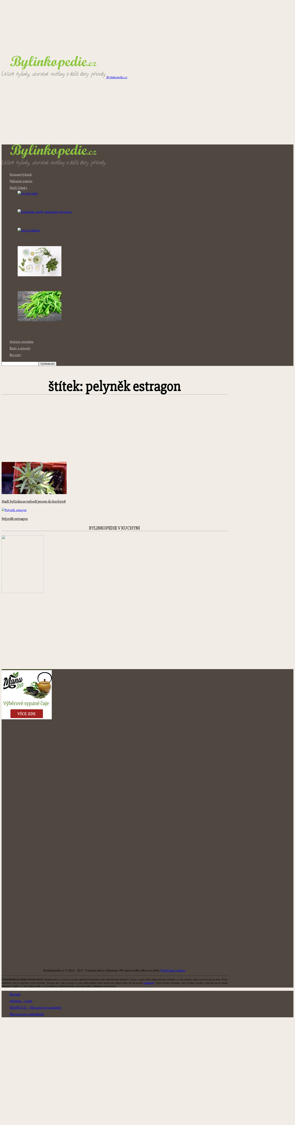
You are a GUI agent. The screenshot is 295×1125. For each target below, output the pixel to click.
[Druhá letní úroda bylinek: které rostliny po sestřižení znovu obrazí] (39, 320)
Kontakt (15, 994)
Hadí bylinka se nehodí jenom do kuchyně (34, 501)
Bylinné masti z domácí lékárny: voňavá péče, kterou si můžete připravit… (79, 284)
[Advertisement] (147, 114)
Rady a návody (20, 348)
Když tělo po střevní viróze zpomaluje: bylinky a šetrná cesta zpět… (73, 221)
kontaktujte (148, 982)
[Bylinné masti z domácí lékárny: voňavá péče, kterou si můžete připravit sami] (39, 275)
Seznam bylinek (21, 174)
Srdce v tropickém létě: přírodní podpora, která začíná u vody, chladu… (76, 239)
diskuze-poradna (22, 341)
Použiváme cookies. (173, 970)
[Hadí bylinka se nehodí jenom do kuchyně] (34, 493)
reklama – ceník (21, 1000)
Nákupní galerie (21, 181)
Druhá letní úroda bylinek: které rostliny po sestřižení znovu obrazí (73, 329)
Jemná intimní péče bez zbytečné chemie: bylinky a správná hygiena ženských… (84, 202)
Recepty (15, 354)
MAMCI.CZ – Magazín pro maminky (36, 1007)
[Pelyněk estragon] (14, 510)
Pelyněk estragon (15, 519)
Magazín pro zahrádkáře (27, 1014)
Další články (18, 187)
